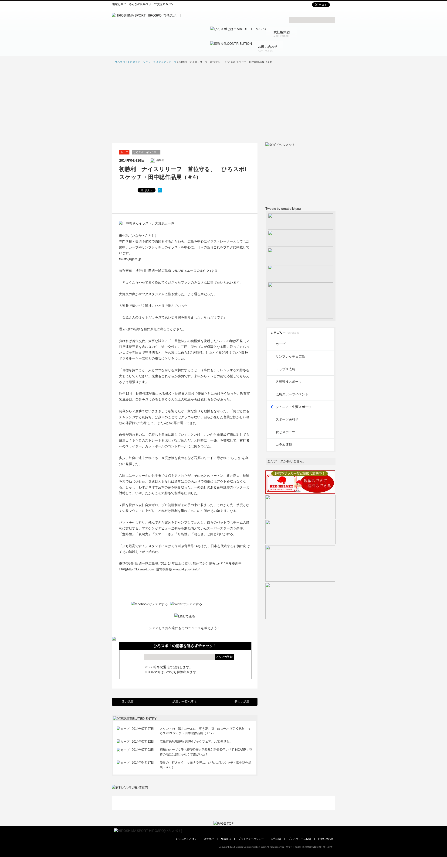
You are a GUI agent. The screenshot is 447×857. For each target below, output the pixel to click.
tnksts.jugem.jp (130, 259)
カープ (124, 152)
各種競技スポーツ (289, 382)
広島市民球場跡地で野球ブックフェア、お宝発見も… (196, 741)
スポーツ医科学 (287, 419)
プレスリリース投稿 (299, 838)
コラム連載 (284, 444)
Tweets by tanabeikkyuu (283, 208)
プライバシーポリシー (251, 838)
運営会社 (209, 838)
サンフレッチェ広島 (290, 356)
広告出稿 (276, 838)
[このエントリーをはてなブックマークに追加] (160, 190)
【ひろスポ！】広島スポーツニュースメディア (139, 62)
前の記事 (128, 701)
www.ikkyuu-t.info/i (186, 569)
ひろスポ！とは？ (186, 838)
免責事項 (226, 838)
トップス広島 (285, 369)
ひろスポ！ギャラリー (146, 152)
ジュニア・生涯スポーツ (294, 407)
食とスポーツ (285, 432)
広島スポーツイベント (292, 394)
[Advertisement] (223, 103)
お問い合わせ (325, 838)
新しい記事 (242, 701)
